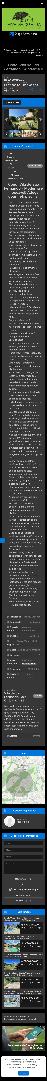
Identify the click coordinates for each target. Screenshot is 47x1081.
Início (8, 50)
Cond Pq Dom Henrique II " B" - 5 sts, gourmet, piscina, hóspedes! (20, 937)
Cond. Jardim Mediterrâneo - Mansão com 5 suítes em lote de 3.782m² (23, 956)
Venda (16, 50)
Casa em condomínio (15, 53)
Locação (24, 50)
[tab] (12, 102)
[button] (7, 119)
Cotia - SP (35, 50)
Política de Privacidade (25, 1067)
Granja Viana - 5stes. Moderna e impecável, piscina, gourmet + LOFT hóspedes (23, 919)
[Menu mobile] (3, 3)
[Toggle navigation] (42, 3)
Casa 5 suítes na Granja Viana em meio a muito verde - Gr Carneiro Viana (22, 974)
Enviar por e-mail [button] (24, 879)
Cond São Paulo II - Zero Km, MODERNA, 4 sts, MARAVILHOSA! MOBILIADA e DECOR (22, 992)
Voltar (40, 55)
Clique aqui (9, 1019)
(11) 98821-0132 (26, 34)
